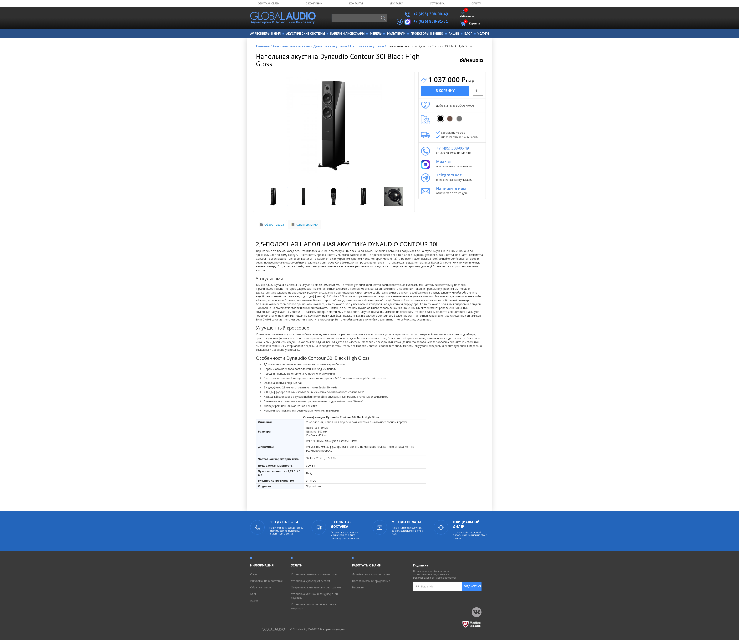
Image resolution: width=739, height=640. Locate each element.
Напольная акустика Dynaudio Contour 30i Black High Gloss (429, 46)
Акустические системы (293, 46)
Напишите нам (451, 188)
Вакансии (358, 587)
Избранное (467, 14)
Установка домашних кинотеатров (314, 574)
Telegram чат (449, 174)
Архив (254, 600)
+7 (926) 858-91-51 (430, 21)
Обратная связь (268, 3)
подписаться (472, 586)
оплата (476, 3)
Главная (264, 46)
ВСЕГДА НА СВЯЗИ (283, 522)
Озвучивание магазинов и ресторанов (316, 587)
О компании (314, 3)
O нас (253, 574)
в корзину (445, 90)
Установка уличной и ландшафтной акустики (314, 596)
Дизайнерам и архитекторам (371, 574)
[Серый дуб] (459, 119)
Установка (437, 3)
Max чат (444, 161)
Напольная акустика (368, 46)
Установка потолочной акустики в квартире (313, 606)
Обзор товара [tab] (274, 224)
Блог (253, 594)
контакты (356, 3)
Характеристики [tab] (307, 224)
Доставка (396, 3)
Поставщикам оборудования (371, 581)
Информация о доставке (266, 581)
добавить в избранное (455, 105)
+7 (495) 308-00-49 (430, 14)
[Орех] (450, 119)
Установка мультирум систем (310, 581)
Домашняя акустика (331, 46)
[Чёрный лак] (440, 119)
